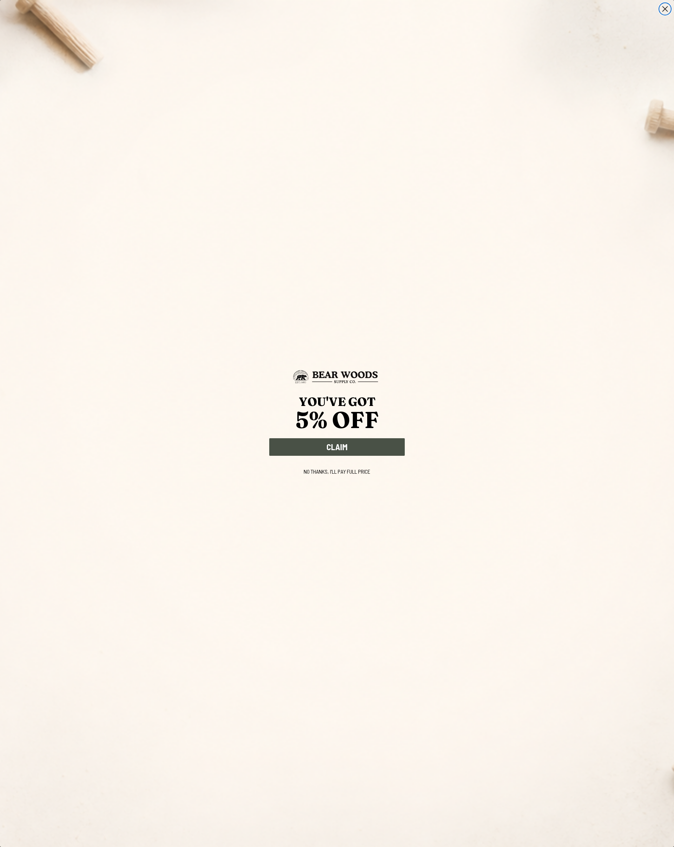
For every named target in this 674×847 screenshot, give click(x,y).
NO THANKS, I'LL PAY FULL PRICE (337, 471)
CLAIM (337, 447)
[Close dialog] (665, 9)
